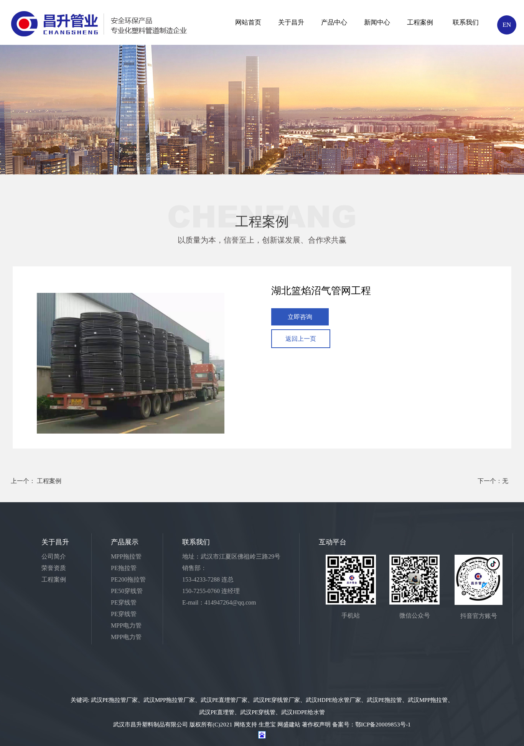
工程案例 (420, 22)
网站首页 (248, 22)
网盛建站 (288, 724)
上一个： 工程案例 (36, 481)
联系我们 (466, 22)
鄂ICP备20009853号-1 (383, 724)
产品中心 (334, 22)
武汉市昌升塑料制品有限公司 (150, 724)
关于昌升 (291, 22)
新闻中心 (377, 22)
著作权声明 (316, 724)
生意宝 (267, 724)
